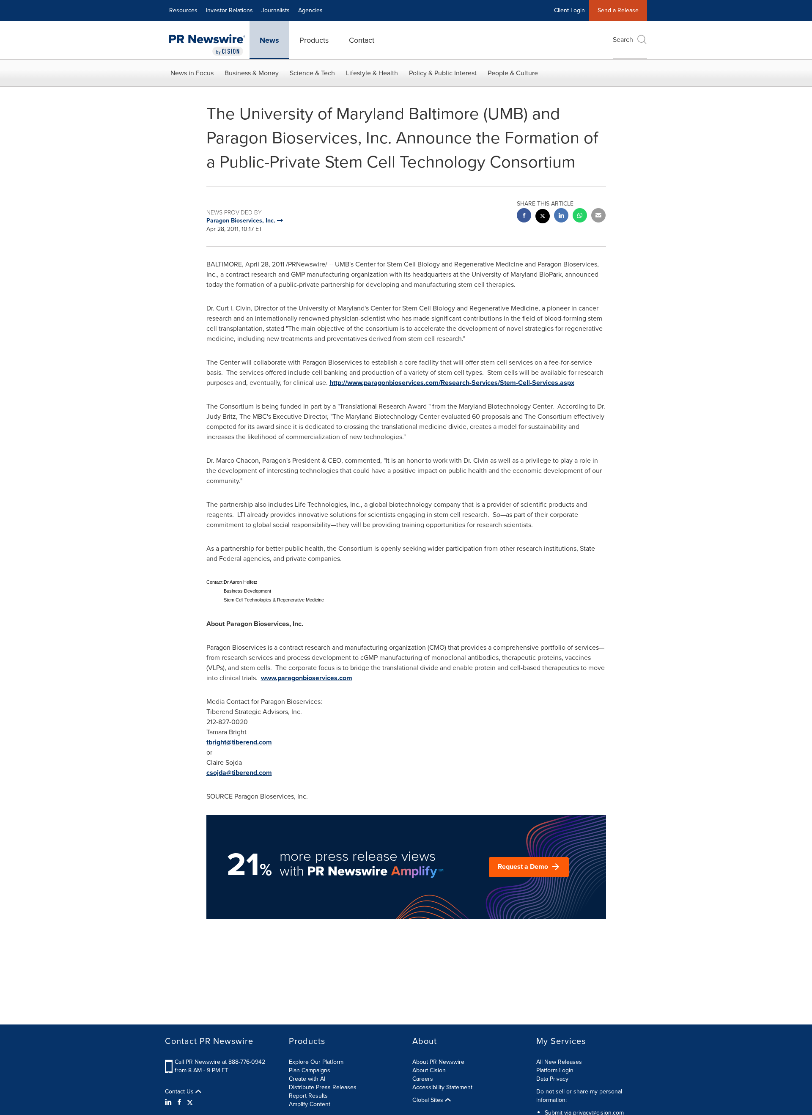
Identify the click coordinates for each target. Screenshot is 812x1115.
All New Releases (559, 1061)
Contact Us (180, 1092)
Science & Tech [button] (312, 73)
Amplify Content (309, 1104)
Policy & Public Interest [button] (443, 73)
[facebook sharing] (524, 216)
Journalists (275, 10)
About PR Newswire (438, 1061)
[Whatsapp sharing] (580, 216)
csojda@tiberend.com (239, 772)
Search (623, 39)
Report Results (308, 1095)
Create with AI (307, 1078)
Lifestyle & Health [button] (372, 73)
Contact (361, 40)
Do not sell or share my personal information (579, 1095)
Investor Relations (229, 10)
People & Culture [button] (513, 73)
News (269, 40)
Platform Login (554, 1070)
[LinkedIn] (169, 1102)
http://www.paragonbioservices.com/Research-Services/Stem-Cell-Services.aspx (451, 382)
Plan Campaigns (309, 1070)
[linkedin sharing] (561, 216)
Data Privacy (552, 1078)
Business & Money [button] (252, 73)
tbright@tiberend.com (239, 742)
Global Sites (428, 1100)
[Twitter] (190, 1102)
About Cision (429, 1070)
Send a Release (618, 10)
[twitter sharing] (542, 217)
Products (314, 40)
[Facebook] (179, 1102)
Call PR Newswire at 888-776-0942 (220, 1061)
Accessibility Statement (442, 1087)
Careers (422, 1078)
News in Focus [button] (192, 73)
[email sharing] (598, 216)
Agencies (310, 10)
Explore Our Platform (316, 1061)
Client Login (569, 10)
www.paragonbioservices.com (306, 678)
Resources (183, 10)
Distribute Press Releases (323, 1087)
